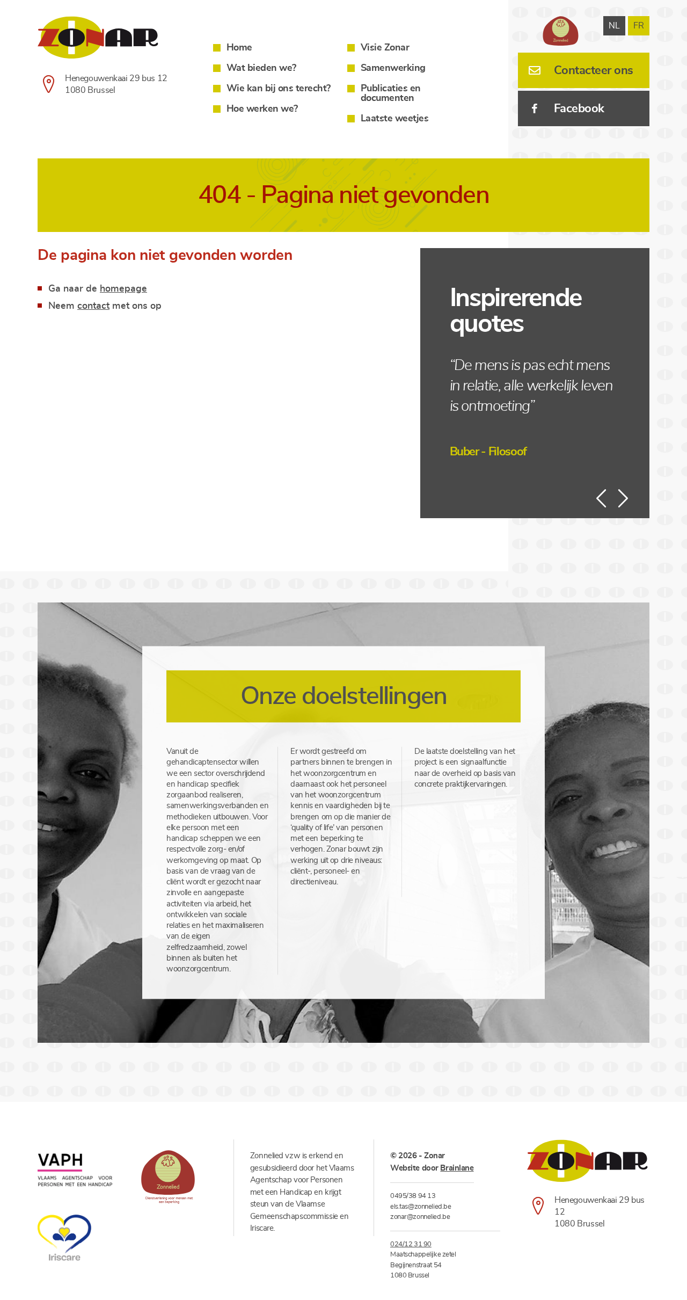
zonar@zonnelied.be (420, 1217)
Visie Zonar (385, 48)
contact (93, 306)
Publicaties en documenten (391, 93)
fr (638, 25)
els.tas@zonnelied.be (420, 1206)
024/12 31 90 (411, 1244)
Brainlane (456, 1168)
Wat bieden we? (261, 68)
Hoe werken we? (262, 109)
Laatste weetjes (395, 119)
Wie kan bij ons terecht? (278, 88)
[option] (535, 408)
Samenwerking (393, 68)
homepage (123, 289)
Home (239, 48)
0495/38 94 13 (412, 1196)
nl (614, 25)
